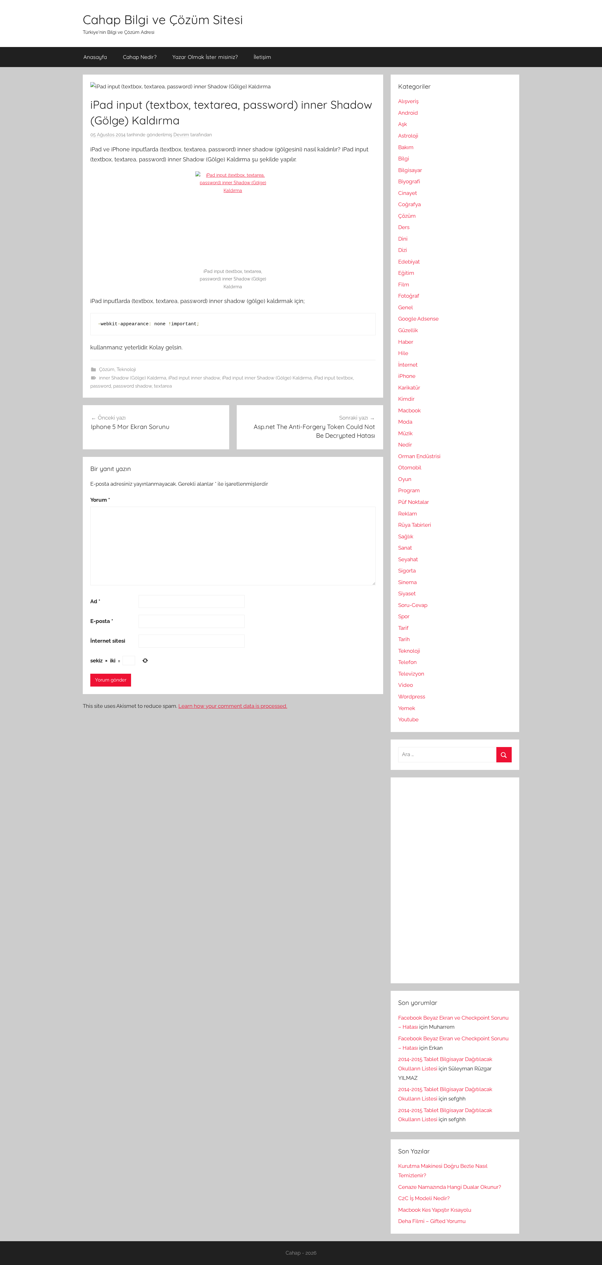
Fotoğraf (408, 296)
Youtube (408, 719)
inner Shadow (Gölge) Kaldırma (132, 378)
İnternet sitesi (107, 641)
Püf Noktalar (413, 502)
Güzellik (408, 330)
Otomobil (409, 467)
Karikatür (409, 387)
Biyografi (409, 181)
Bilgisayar (410, 170)
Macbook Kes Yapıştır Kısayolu (434, 1210)
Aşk (402, 124)
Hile (403, 353)
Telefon (407, 662)
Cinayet (407, 193)
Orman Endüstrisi (419, 456)
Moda (405, 422)
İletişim (262, 57)
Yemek (406, 708)
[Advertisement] (445, 879)
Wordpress (411, 696)
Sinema (407, 582)
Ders (403, 227)
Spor (403, 616)
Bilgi (403, 158)
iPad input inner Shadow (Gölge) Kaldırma (267, 378)
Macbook (409, 410)
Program (409, 490)
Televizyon (411, 674)
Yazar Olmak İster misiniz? (205, 57)
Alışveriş (408, 101)
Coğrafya (409, 204)
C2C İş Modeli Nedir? (424, 1198)
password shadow (132, 386)
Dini (403, 239)
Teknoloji (126, 369)
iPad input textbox (333, 378)
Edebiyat (409, 262)
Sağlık (405, 536)
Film (403, 284)
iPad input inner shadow (194, 378)
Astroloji (408, 136)
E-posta (101, 621)
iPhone (406, 376)
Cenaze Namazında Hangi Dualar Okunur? (449, 1187)
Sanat (405, 548)
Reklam (407, 513)
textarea (163, 386)
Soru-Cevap (412, 605)
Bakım (406, 147)
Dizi (402, 250)
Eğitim (406, 273)
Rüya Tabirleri (414, 525)
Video (405, 685)
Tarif (403, 628)
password (100, 386)
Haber (405, 342)
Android (408, 113)
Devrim (181, 135)
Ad (95, 601)
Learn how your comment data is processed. (232, 706)
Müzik (405, 433)
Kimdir (406, 399)
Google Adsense (418, 319)
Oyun (404, 479)
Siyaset (407, 593)
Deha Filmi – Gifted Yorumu (432, 1221)
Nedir (405, 445)
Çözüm (106, 369)
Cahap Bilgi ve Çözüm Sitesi (163, 19)
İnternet (408, 365)
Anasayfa (95, 57)
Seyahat (408, 559)
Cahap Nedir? (139, 57)
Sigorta (407, 570)
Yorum (100, 500)
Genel (405, 307)
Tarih (404, 639)
